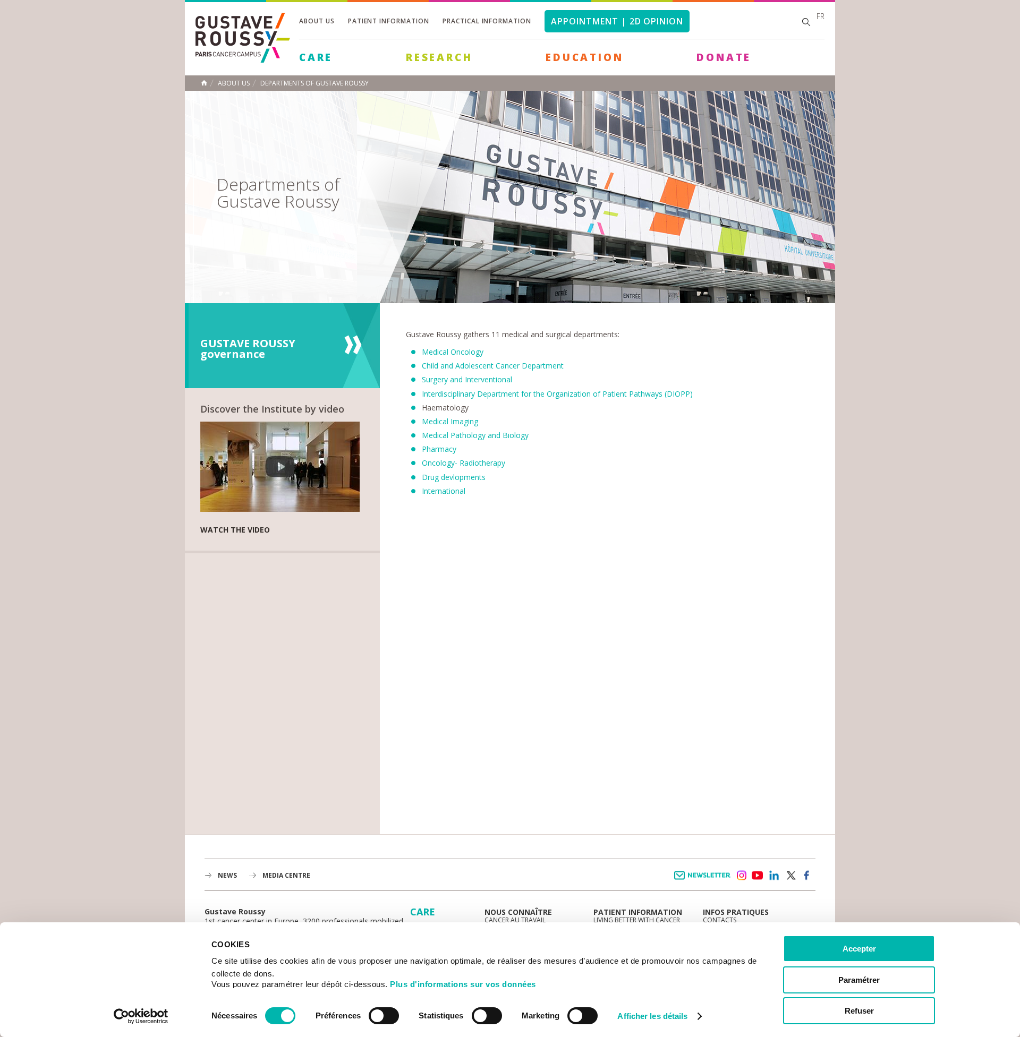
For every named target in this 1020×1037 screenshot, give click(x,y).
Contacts (719, 919)
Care (316, 57)
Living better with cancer (636, 919)
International (443, 491)
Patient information (388, 20)
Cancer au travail (515, 919)
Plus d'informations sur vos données (463, 984)
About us (317, 20)
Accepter (859, 948)
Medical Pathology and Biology (475, 435)
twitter (790, 875)
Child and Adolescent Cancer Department (493, 366)
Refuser (859, 1010)
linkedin (774, 875)
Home (204, 83)
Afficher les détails (652, 1016)
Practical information (487, 20)
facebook (807, 875)
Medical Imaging (450, 421)
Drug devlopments (454, 477)
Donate (723, 57)
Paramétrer (859, 979)
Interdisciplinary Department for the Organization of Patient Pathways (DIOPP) (557, 394)
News (227, 875)
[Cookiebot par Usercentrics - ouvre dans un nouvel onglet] (141, 1016)
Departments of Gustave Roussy (314, 83)
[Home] (243, 60)
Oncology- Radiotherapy (463, 463)
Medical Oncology (452, 352)
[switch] (384, 1015)
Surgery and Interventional (467, 379)
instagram (741, 875)
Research (439, 57)
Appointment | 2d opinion (617, 21)
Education (584, 57)
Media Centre (286, 875)
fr (820, 16)
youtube (757, 875)
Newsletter (704, 880)
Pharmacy (439, 449)
